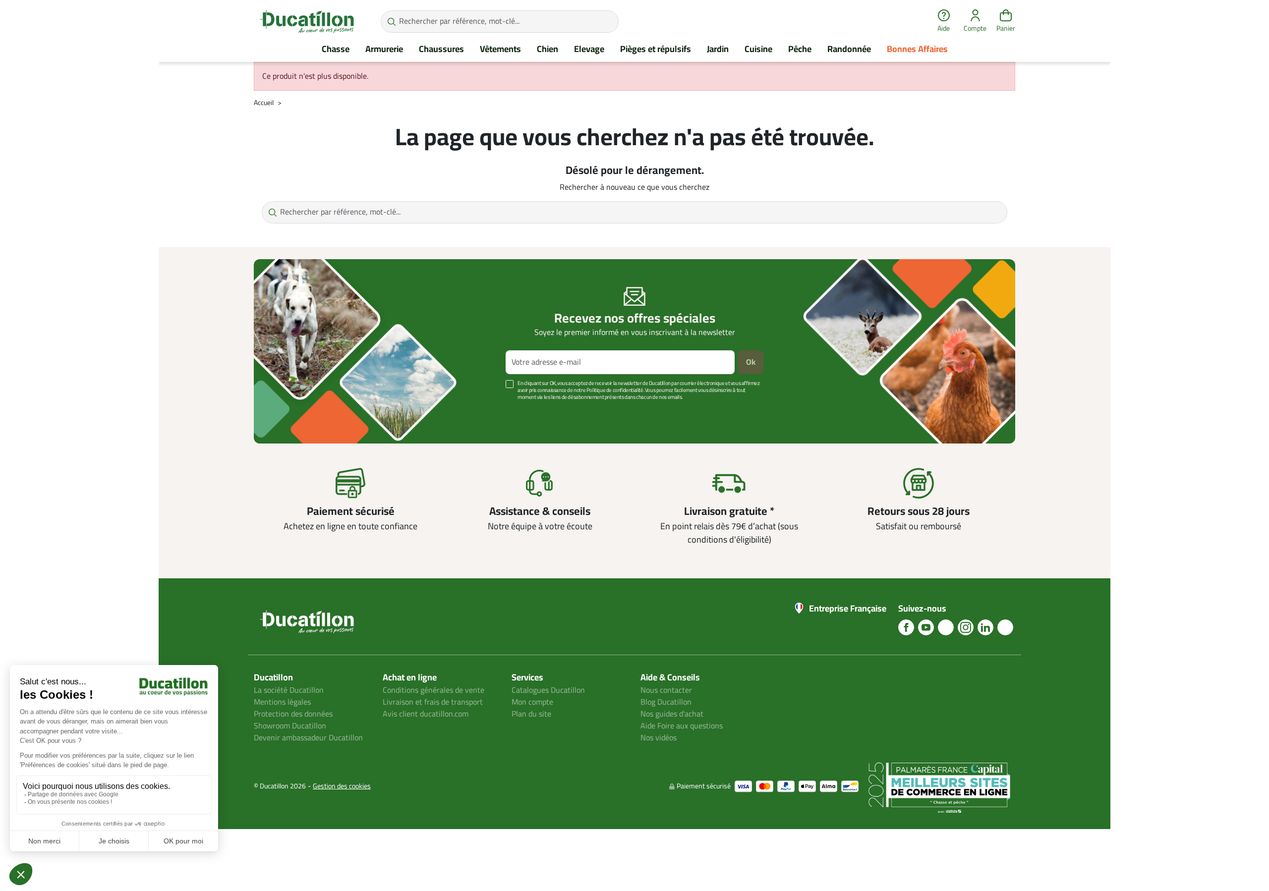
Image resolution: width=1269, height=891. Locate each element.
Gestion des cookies (342, 786)
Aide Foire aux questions (681, 726)
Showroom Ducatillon (290, 726)
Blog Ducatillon (666, 702)
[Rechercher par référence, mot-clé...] (391, 21)
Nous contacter (666, 690)
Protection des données (293, 714)
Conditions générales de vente (433, 690)
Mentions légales (282, 702)
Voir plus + (288, 412)
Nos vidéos (658, 738)
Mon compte (532, 702)
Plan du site (531, 714)
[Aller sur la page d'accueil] (307, 21)
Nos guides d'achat (671, 714)
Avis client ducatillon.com (425, 714)
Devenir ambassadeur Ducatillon (308, 738)
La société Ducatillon (289, 690)
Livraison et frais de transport (433, 702)
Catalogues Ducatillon (548, 690)
